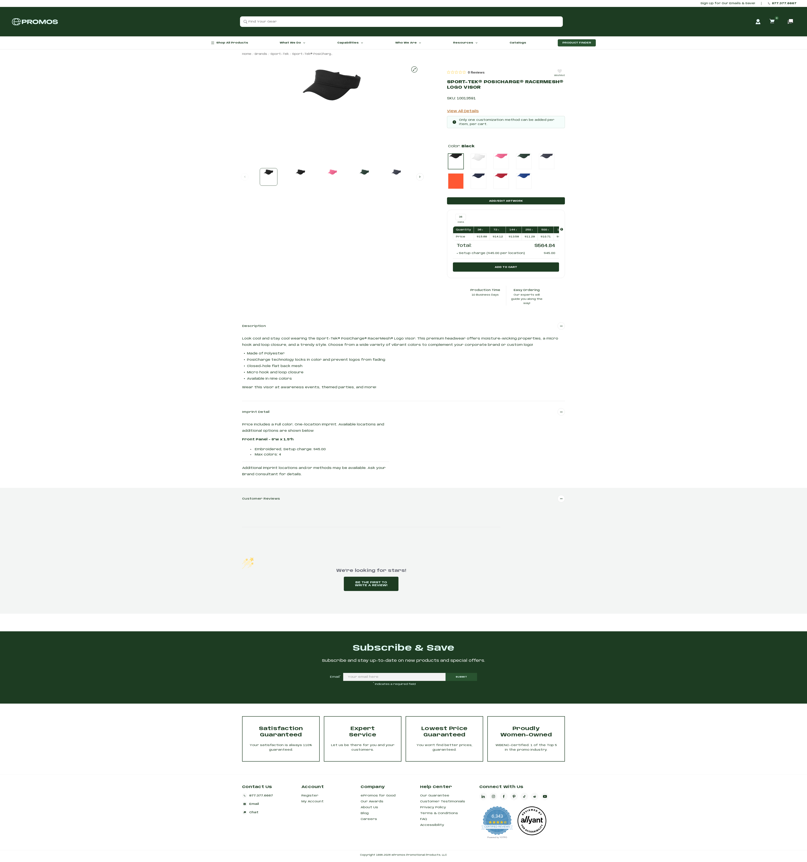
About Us (369, 807)
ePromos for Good (378, 795)
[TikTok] (524, 796)
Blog (365, 813)
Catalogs (518, 42)
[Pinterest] (514, 796)
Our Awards (372, 801)
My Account (312, 801)
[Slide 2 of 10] (300, 177)
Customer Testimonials (442, 801)
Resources (463, 42)
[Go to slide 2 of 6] (420, 176)
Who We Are (406, 42)
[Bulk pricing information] (561, 229)
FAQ (423, 819)
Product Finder (576, 42)
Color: (461, 146)
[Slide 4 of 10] (364, 177)
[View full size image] (414, 69)
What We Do (290, 42)
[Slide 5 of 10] (396, 177)
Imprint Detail (256, 412)
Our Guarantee (434, 795)
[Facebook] (504, 796)
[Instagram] (493, 796)
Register (309, 795)
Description (254, 326)
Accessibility (432, 825)
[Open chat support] (790, 21)
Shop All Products (232, 42)
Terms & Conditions (439, 813)
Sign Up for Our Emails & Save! (727, 3)
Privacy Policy (433, 807)
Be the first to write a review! (371, 584)
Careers (369, 819)
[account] (758, 21)
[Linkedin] (483, 796)
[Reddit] (534, 796)
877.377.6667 (784, 3)
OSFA (461, 222)
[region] (466, 72)
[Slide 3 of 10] (332, 177)
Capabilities (348, 42)
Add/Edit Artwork (506, 201)
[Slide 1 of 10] (268, 177)
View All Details (463, 111)
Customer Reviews (261, 498)
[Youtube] (545, 796)
